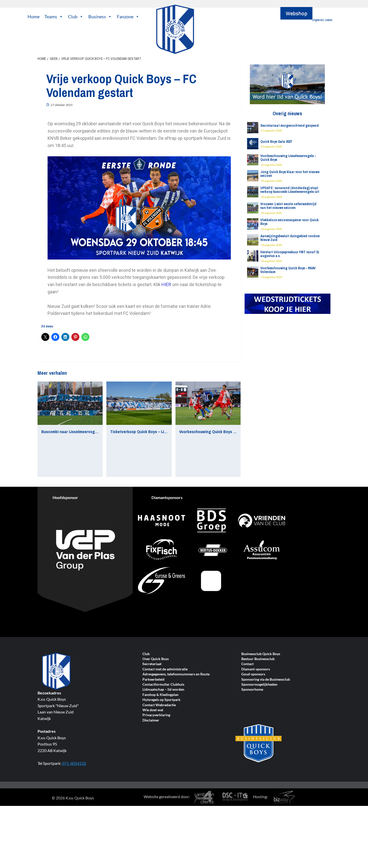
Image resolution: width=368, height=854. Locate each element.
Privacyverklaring (156, 715)
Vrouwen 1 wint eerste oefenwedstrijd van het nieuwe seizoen (288, 206)
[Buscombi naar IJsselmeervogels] (70, 403)
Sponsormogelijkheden (259, 684)
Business (97, 16)
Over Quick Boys (155, 659)
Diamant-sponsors (255, 669)
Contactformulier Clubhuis (163, 684)
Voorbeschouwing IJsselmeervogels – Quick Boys (288, 158)
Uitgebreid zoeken (322, 20)
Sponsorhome (252, 689)
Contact (247, 664)
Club (72, 16)
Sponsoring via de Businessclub (265, 679)
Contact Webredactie (159, 705)
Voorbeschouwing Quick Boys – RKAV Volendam (288, 270)
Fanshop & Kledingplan (160, 695)
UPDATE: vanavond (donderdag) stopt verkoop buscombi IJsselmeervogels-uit (289, 190)
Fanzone (125, 16)
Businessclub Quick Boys (260, 654)
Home (34, 16)
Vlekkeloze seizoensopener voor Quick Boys (289, 222)
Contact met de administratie (165, 669)
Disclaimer (150, 720)
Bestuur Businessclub (258, 659)
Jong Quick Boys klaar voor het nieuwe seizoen (289, 174)
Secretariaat (151, 664)
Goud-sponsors (253, 674)
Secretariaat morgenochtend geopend (289, 125)
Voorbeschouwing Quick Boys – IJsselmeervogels (223, 431)
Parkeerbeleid (153, 679)
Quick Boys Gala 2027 (276, 141)
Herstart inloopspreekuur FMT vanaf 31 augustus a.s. (289, 254)
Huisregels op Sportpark (161, 700)
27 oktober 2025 (62, 105)
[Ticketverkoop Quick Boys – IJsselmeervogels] (138, 403)
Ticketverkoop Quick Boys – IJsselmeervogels (151, 431)
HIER (166, 284)
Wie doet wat (152, 710)
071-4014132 (74, 763)
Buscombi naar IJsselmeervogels (70, 431)
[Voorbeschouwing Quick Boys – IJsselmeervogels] (208, 403)
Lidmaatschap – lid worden (163, 689)
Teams (51, 16)
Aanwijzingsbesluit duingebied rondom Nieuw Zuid (290, 238)
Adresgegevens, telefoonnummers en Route (176, 674)
